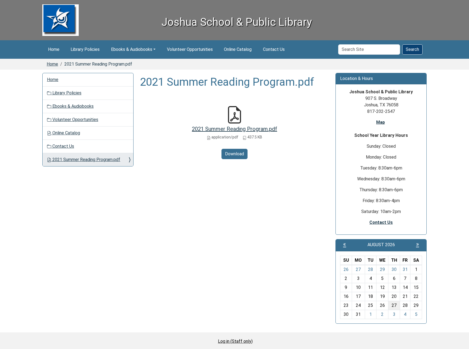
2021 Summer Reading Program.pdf (234, 129)
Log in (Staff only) (235, 341)
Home (53, 49)
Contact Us (274, 49)
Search (412, 49)
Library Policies (85, 49)
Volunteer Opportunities (190, 49)
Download (234, 153)
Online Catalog (238, 49)
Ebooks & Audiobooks (131, 49)
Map (380, 122)
